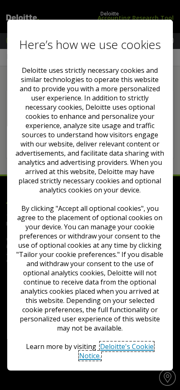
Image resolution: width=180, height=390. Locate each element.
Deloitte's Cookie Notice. (116, 351)
